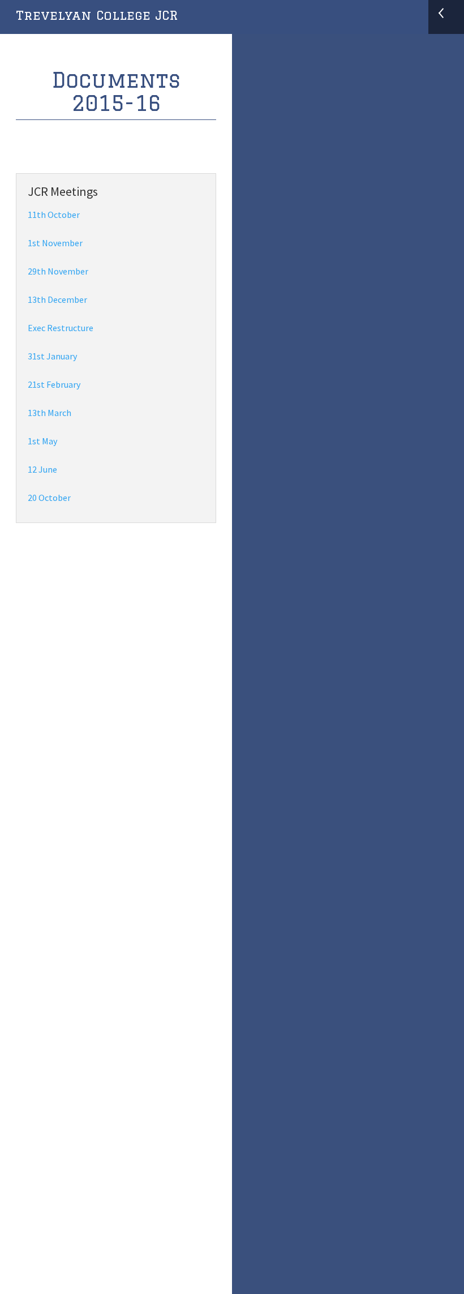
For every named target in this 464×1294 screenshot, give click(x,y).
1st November (55, 242)
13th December (57, 299)
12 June (42, 469)
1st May (42, 441)
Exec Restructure (60, 327)
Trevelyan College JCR (97, 15)
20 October (49, 497)
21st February (54, 384)
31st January (52, 356)
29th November (58, 271)
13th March (49, 412)
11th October (54, 214)
